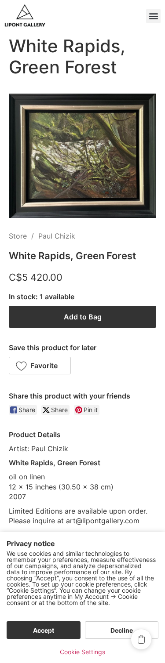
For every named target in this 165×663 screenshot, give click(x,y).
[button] (153, 16)
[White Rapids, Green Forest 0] (82, 156)
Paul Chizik (56, 236)
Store (18, 236)
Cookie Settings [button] (82, 652)
